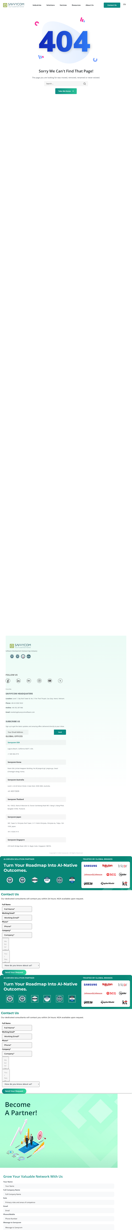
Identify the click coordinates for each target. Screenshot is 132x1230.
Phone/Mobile (9, 1214)
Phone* (5, 922)
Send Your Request (14, 972)
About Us (90, 5)
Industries (37, 5)
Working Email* (8, 913)
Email (5, 1206)
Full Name (6, 904)
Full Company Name (11, 1190)
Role (5, 1198)
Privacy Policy (8, 689)
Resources (76, 5)
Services (63, 5)
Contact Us (112, 5)
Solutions (51, 5)
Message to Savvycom (12, 1222)
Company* (6, 930)
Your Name (8, 1182)
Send (60, 732)
